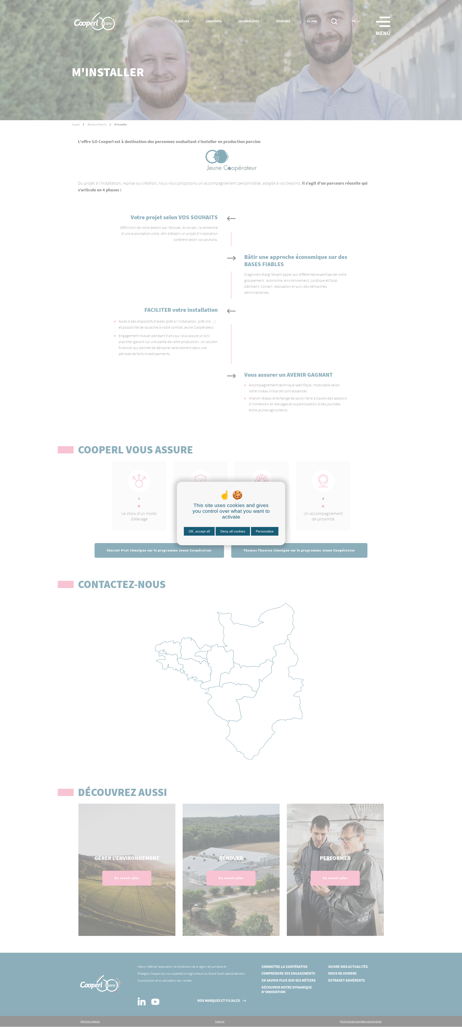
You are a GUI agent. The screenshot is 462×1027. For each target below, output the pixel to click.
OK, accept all (199, 531)
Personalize (265, 531)
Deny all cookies (232, 531)
